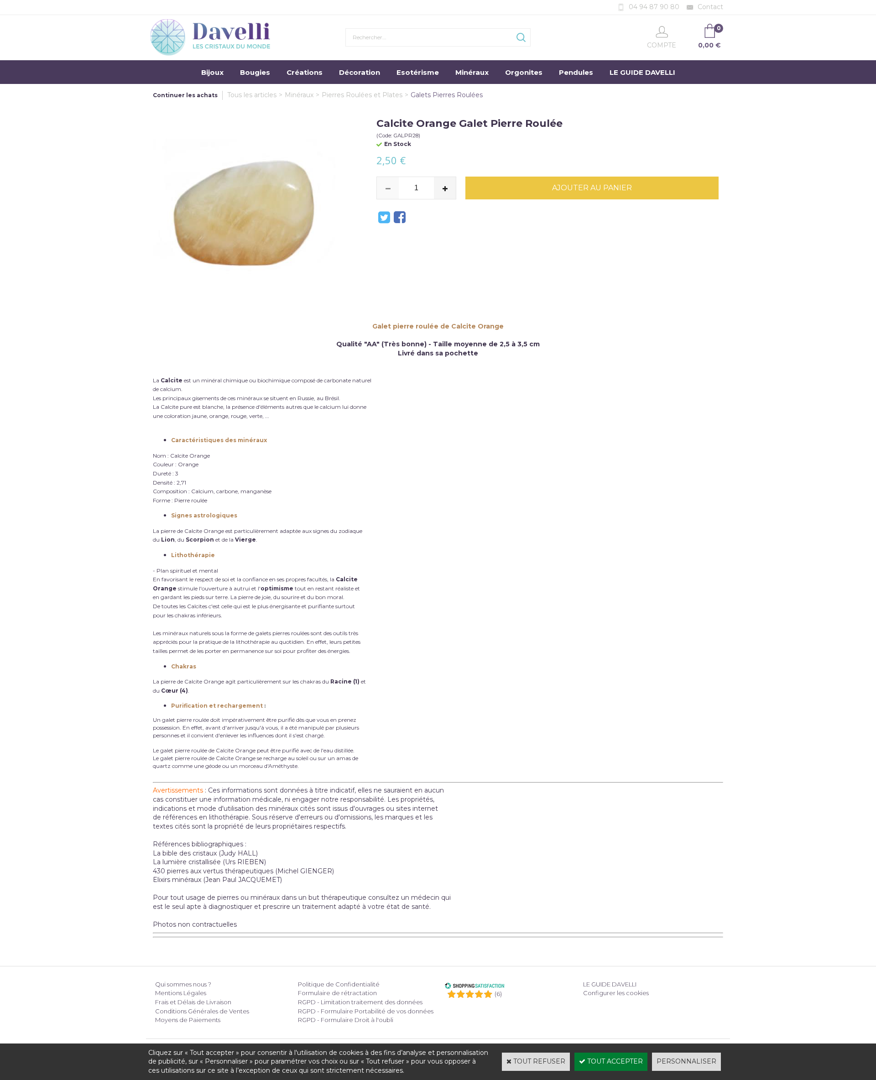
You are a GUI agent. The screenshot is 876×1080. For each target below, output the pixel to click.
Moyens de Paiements (187, 1019)
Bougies (255, 72)
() (498, 993)
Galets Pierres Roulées (447, 95)
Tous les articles (251, 95)
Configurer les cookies (616, 993)
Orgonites (523, 72)
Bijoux (212, 72)
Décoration (359, 72)
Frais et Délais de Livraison (193, 1002)
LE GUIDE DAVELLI (642, 72)
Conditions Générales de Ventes (202, 1011)
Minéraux (472, 72)
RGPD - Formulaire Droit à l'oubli (345, 1019)
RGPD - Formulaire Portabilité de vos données (365, 1011)
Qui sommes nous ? (183, 984)
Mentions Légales (180, 993)
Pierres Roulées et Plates (362, 95)
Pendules (576, 72)
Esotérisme (417, 72)
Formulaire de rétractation (337, 993)
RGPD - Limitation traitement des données (360, 1002)
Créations (305, 72)
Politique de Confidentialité (339, 984)
